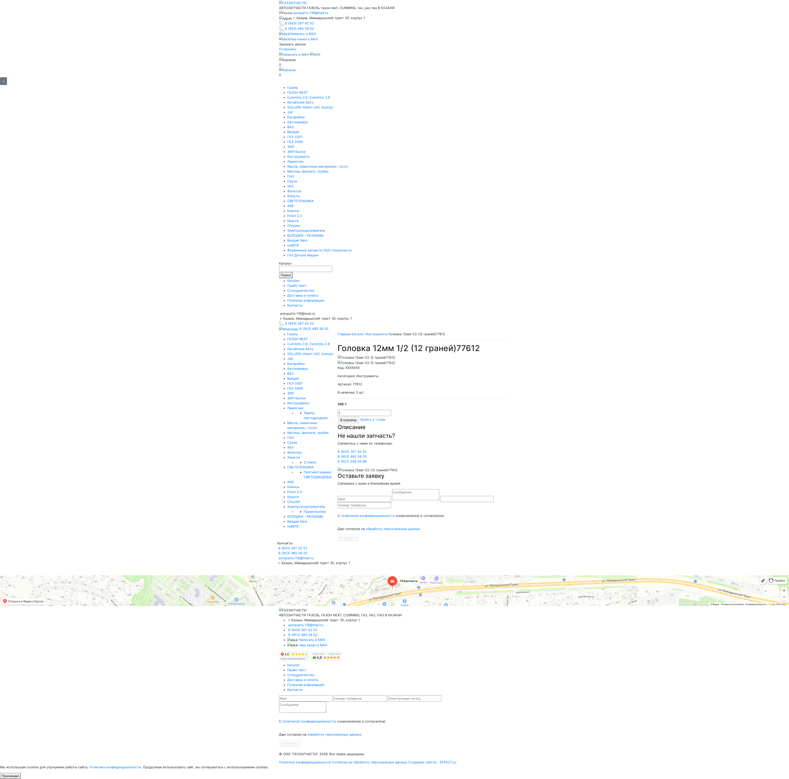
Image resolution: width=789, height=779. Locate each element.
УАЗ (290, 186)
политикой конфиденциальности (368, 516)
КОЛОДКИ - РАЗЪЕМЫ (305, 235)
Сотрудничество (300, 290)
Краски (293, 221)
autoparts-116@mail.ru (310, 13)
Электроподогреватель (306, 230)
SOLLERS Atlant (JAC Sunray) (310, 107)
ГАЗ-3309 (295, 142)
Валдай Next (297, 240)
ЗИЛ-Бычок (296, 152)
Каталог (293, 281)
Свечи (292, 181)
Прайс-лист (297, 285)
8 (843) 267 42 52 (299, 23)
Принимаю (10, 776)
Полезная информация (305, 300)
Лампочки (295, 161)
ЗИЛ (290, 147)
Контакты (295, 305)
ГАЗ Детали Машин (302, 255)
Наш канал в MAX (313, 645)
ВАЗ (290, 127)
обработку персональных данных (393, 529)
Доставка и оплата (302, 295)
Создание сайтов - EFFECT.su (432, 762)
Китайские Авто (300, 102)
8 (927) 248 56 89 (352, 461)
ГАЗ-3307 (295, 137)
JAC (290, 112)
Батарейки (296, 117)
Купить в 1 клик (372, 419)
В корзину (348, 420)
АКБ (290, 206)
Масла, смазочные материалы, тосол (317, 166)
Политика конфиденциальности (305, 762)
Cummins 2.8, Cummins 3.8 (308, 97)
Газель (292, 87)
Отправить (348, 538)
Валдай (293, 132)
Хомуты (293, 196)
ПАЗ (290, 176)
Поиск (286, 275)
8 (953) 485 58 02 (299, 29)
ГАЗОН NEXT (297, 92)
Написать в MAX (312, 640)
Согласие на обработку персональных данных (369, 762)
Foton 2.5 (294, 216)
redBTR (293, 245)
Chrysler (293, 226)
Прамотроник (315, 511)
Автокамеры (297, 122)
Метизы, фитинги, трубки (308, 171)
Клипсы (293, 211)
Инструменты (298, 156)
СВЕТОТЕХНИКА (300, 201)
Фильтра (294, 191)
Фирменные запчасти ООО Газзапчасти (319, 250)
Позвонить (287, 49)
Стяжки (310, 462)
